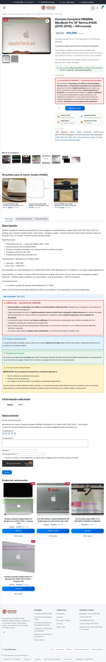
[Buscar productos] (93, 8)
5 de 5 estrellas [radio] (15, 433)
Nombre (5, 450)
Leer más (18, 531)
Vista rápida (18, 536)
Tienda (4, 14)
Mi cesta (60, 623)
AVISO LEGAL (68, 659)
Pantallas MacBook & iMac (85, 135)
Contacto (60, 617)
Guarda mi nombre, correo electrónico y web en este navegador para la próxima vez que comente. (42, 458)
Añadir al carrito (75, 108)
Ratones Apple (39, 640)
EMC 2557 (64, 137)
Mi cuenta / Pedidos (63, 620)
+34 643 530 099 (85, 617)
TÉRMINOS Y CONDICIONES (84, 659)
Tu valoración (8, 438)
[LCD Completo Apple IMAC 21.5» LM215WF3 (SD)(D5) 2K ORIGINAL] (36, 159)
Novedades (61, 614)
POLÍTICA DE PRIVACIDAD (52, 659)
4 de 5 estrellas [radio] (12, 433)
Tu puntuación (8, 431)
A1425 (57, 137)
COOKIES (38, 659)
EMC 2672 (72, 137)
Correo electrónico (9, 454)
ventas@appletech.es (86, 620)
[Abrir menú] (4, 8)
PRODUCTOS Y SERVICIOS (12, 659)
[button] (47, 21)
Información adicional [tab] (24, 219)
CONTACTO (27, 659)
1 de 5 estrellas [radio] (3, 433)
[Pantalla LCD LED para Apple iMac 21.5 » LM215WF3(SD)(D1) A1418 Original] (6, 159)
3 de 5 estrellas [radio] (9, 433)
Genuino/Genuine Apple (86, 137)
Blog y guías (61, 627)
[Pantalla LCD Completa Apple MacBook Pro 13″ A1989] (66, 159)
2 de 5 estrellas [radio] (6, 433)
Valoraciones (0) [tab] (41, 219)
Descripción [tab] (9, 219)
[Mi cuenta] (97, 8)
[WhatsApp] (4, 632)
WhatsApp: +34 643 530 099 (89, 614)
